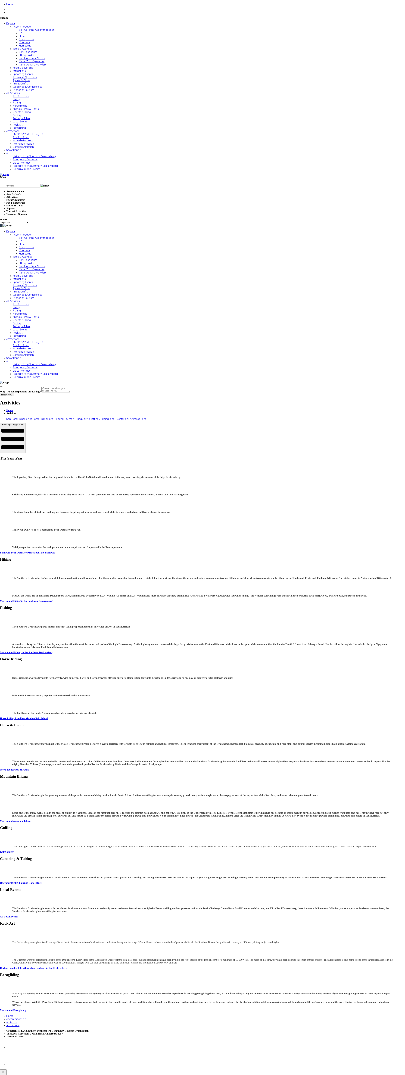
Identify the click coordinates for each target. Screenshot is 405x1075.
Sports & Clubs (21, 80)
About (9, 153)
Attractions (19, 70)
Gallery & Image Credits (26, 169)
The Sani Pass (21, 96)
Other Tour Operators (31, 61)
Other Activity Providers (33, 64)
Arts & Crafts (20, 83)
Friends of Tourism (23, 89)
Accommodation (22, 26)
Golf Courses (7, 852)
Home (9, 410)
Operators (5, 883)
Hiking (16, 99)
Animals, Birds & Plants (26, 108)
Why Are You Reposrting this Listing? (20, 391)
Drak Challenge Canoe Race (26, 883)
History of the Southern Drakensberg (34, 156)
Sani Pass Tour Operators (14, 552)
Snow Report (13, 150)
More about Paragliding (13, 1010)
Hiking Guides (26, 55)
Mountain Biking (22, 112)
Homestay (25, 45)
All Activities (13, 93)
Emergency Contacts (25, 159)
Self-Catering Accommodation (37, 29)
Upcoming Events (23, 74)
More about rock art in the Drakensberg (45, 968)
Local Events (20, 121)
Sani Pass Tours (28, 51)
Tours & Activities (22, 48)
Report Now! (6, 395)
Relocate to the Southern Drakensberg (35, 165)
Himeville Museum (23, 140)
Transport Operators (25, 77)
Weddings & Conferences (27, 86)
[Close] (1, 386)
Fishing (17, 102)
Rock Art (18, 124)
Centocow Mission (23, 146)
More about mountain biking (15, 821)
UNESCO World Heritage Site (29, 134)
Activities (11, 1022)
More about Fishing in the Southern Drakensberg (26, 652)
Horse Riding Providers (12, 718)
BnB (21, 32)
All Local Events (9, 916)
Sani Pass (11, 418)
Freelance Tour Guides (32, 58)
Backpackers (26, 39)
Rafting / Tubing (22, 118)
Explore (10, 23)
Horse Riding (20, 105)
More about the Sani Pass (41, 552)
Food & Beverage (23, 67)
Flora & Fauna (55, 418)
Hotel (22, 36)
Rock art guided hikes (12, 968)
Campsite (24, 42)
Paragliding (19, 127)
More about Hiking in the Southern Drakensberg (26, 601)
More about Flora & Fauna (14, 769)
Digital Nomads (22, 162)
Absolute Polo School (36, 718)
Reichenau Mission (23, 143)
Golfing (17, 115)
